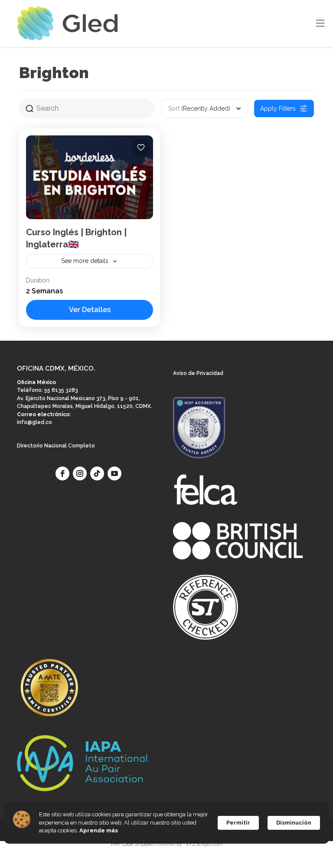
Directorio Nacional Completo (56, 446)
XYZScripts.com (204, 844)
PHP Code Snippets (132, 844)
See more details (84, 260)
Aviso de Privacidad (198, 373)
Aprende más (98, 830)
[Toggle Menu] (320, 23)
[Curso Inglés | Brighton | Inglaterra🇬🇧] (89, 177)
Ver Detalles (90, 310)
